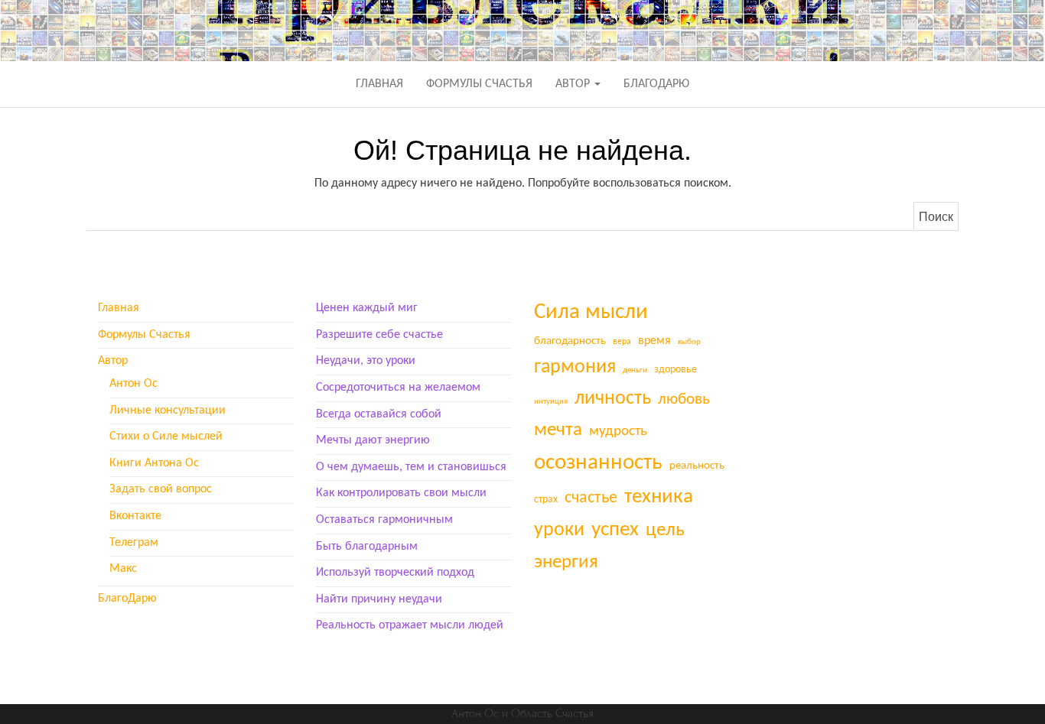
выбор (689, 342)
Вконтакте (135, 516)
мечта (558, 430)
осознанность (598, 463)
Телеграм (133, 543)
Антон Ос (133, 384)
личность (613, 398)
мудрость (618, 431)
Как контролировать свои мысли (401, 493)
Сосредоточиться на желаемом (398, 387)
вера (622, 341)
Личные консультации (167, 410)
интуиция (551, 402)
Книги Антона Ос (154, 463)
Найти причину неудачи (379, 599)
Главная (379, 84)
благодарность (570, 341)
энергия (566, 562)
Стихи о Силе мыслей (166, 436)
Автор (574, 84)
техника (658, 497)
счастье (591, 498)
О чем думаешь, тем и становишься (411, 467)
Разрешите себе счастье (379, 335)
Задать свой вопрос (160, 489)
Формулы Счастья (479, 84)
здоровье (675, 369)
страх (546, 500)
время (654, 341)
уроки (559, 530)
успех (615, 530)
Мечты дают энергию (373, 440)
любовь (684, 399)
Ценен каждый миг (367, 308)
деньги (635, 370)
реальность (696, 466)
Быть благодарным (367, 547)
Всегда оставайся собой (378, 414)
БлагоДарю (656, 84)
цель (665, 530)
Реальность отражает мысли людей (409, 625)
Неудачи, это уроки (365, 361)
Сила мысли (591, 312)
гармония (575, 367)
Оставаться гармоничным (384, 520)
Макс (123, 569)
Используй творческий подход (395, 573)
